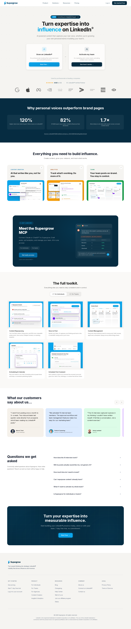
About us (81, 585)
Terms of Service (107, 588)
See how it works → (87, 64)
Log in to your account (15, 591)
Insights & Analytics (37, 598)
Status (57, 601)
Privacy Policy (106, 585)
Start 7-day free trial (14, 588)
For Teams (34, 588)
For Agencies (35, 591)
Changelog (58, 588)
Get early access (28, 255)
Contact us (81, 591)
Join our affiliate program (63, 598)
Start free (65, 535)
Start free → (44, 64)
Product (45, 3)
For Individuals (35, 585)
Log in (108, 3)
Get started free (119, 3)
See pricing (11, 585)
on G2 (58, 83)
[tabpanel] (65, 339)
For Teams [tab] (75, 294)
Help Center (59, 591)
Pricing (77, 3)
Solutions (55, 3)
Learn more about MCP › (26, 259)
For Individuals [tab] (59, 294)
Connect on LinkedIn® (85, 588)
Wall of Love (59, 595)
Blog (56, 585)
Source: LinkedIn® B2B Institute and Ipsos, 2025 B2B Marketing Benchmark (65, 134)
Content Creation (36, 595)
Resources (66, 3)
